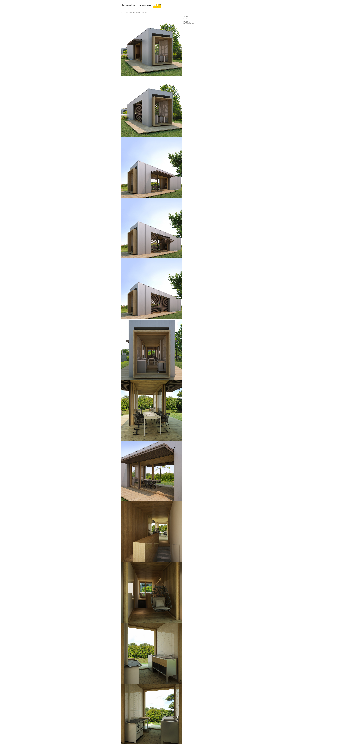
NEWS (224, 8)
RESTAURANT (136, 12)
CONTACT (235, 8)
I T (241, 8)
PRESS (229, 8)
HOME (212, 8)
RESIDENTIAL (129, 12)
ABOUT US (218, 8)
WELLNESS (144, 12)
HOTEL (123, 12)
